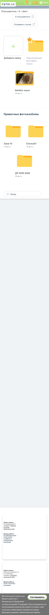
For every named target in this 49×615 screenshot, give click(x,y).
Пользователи (8, 11)
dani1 (25, 11)
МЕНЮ (45, 3)
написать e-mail (9, 529)
